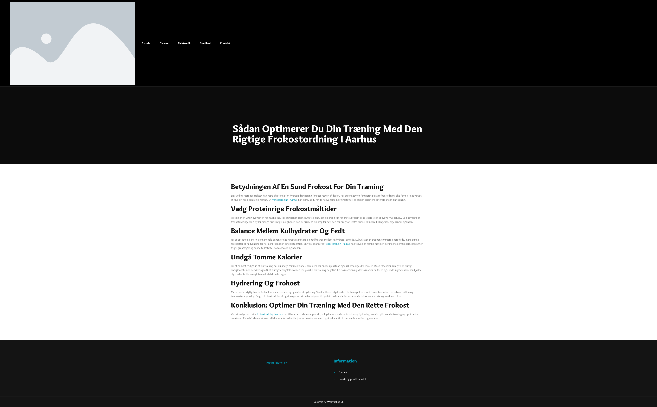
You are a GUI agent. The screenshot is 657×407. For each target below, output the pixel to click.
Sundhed (205, 43)
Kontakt (225, 43)
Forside (146, 43)
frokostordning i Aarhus (285, 199)
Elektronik (184, 43)
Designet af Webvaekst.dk (328, 401)
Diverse (164, 43)
